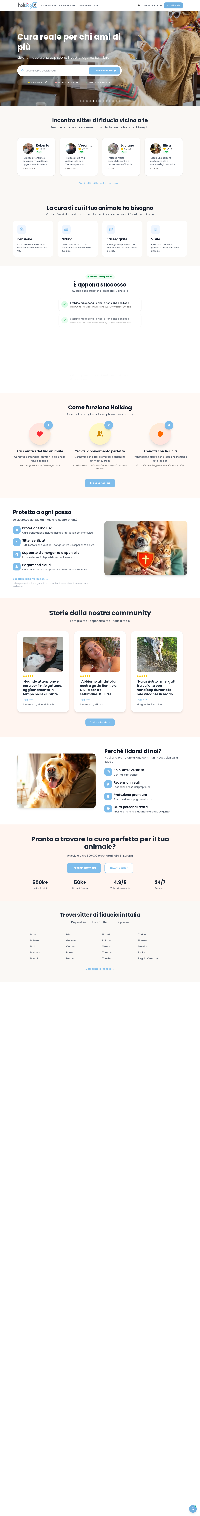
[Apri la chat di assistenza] (193, 1509)
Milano (70, 934)
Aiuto (96, 5)
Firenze (142, 940)
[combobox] (56, 71)
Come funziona (48, 5)
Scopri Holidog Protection (30, 579)
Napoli (106, 934)
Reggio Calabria (148, 958)
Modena (71, 958)
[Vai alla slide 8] (103, 101)
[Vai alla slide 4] (90, 101)
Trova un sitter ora (84, 867)
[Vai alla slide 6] (97, 101)
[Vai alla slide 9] (106, 101)
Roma (34, 934)
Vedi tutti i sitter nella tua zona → (100, 183)
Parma (70, 952)
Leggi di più (28, 699)
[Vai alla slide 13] (119, 101)
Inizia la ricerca (100, 483)
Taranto (107, 952)
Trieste (106, 958)
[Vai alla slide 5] (93, 101)
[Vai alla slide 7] (100, 101)
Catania (71, 946)
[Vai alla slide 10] (110, 101)
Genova (71, 940)
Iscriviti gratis (173, 5)
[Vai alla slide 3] (87, 101)
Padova (35, 952)
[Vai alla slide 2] (83, 101)
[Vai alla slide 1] (80, 101)
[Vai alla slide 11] (113, 101)
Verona (106, 946)
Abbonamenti (85, 5)
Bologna (107, 940)
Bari (32, 946)
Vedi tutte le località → (100, 968)
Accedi (160, 5)
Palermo (35, 940)
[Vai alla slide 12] (116, 101)
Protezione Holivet (67, 5)
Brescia (34, 958)
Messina (143, 946)
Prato (141, 952)
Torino (142, 934)
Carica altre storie (100, 722)
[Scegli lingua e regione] (139, 5)
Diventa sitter (149, 5)
